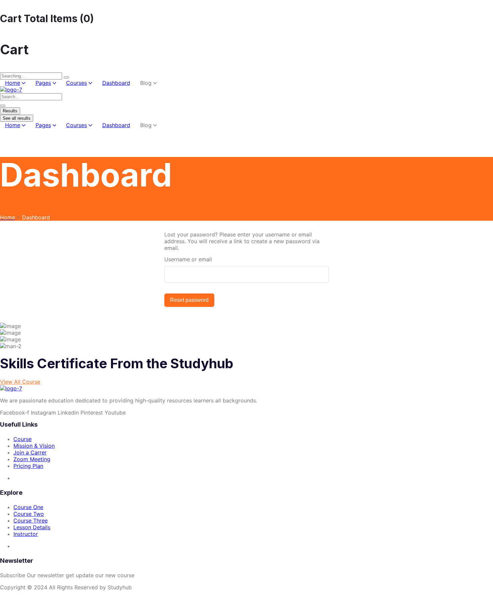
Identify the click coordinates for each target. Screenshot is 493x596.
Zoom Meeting (31, 459)
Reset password (189, 300)
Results (10, 110)
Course (22, 439)
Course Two (28, 513)
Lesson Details (31, 527)
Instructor (25, 534)
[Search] (66, 77)
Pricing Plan (28, 466)
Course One (28, 507)
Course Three (30, 520)
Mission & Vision (34, 445)
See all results (17, 118)
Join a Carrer (30, 452)
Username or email (188, 259)
